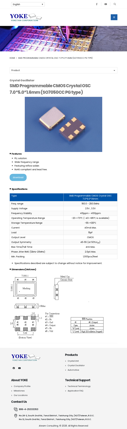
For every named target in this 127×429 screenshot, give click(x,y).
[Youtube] (105, 4)
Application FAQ (75, 390)
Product (15, 70)
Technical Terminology (79, 386)
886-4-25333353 (28, 409)
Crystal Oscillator (76, 365)
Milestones (19, 390)
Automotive (73, 370)
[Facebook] (96, 4)
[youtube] (19, 368)
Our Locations (21, 395)
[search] (114, 4)
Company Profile (22, 386)
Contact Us (19, 402)
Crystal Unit (73, 361)
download (18, 177)
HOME (12, 58)
